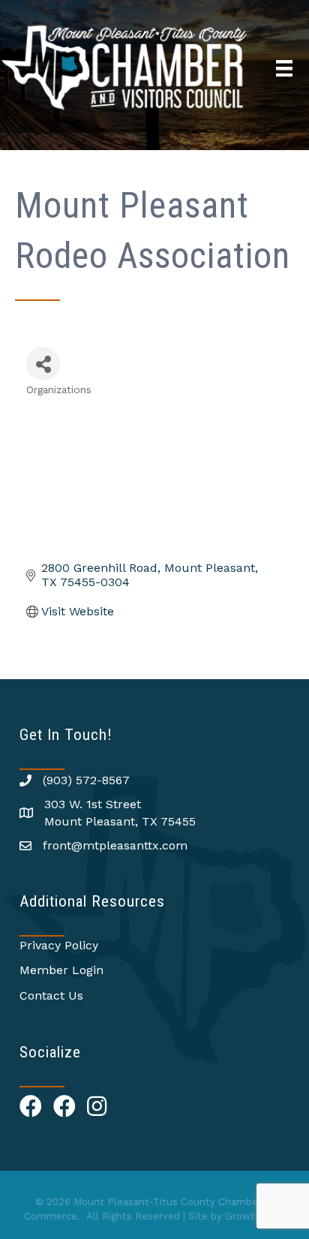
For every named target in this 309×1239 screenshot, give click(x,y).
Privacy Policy (59, 945)
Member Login (62, 970)
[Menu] (284, 68)
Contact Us (51, 995)
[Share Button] (43, 363)
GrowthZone (255, 1216)
